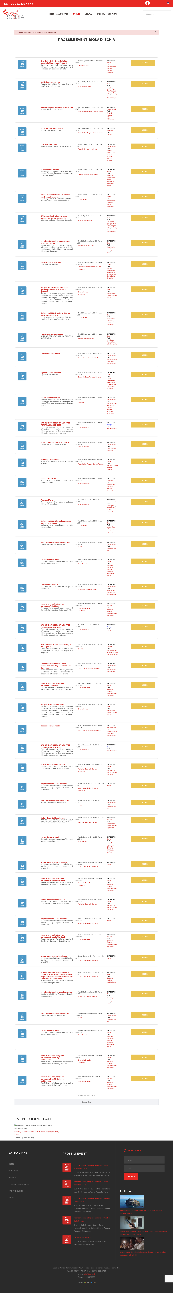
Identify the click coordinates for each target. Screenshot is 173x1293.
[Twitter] (153, 4)
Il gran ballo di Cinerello (51, 262)
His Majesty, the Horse (111, 183)
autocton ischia (112, 344)
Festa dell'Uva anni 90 (50, 585)
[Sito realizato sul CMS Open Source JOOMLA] (85, 1282)
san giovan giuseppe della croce (111, 90)
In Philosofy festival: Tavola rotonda (56, 992)
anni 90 (109, 592)
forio (108, 429)
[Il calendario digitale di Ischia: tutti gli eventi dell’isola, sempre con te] (132, 1201)
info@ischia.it (89, 1274)
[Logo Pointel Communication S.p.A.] (87, 1282)
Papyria (109, 295)
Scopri (145, 63)
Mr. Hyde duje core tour (50, 82)
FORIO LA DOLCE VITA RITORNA (55, 442)
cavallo (109, 177)
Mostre (109, 171)
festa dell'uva (111, 485)
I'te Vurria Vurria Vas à (50, 560)
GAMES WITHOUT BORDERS (110, 411)
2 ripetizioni (81, 771)
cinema (109, 69)
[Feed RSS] (155, 46)
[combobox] (157, 14)
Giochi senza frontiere (50, 398)
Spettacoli (110, 130)
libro (108, 340)
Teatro (109, 264)
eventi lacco (111, 770)
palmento (110, 486)
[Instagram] (158, 4)
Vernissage (110, 175)
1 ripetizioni (81, 269)
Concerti (109, 461)
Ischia (114, 1268)
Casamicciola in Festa (50, 353)
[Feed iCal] (157, 46)
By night (109, 425)
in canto (109, 134)
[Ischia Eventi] (13, 14)
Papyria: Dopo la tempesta (52, 704)
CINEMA (109, 63)
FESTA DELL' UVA (48, 479)
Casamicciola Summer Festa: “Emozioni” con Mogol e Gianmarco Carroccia (56, 666)
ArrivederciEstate (112, 652)
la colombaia (111, 201)
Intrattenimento (111, 109)
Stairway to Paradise (50, 460)
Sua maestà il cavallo (50, 170)
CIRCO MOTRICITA (49, 145)
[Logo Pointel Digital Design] (91, 1282)
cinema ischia (111, 67)
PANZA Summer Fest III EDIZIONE (55, 542)
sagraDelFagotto (112, 654)
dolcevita (110, 450)
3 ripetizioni (81, 294)
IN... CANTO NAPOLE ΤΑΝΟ (52, 128)
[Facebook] (147, 4)
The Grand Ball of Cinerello (111, 276)
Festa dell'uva (47, 500)
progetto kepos (111, 982)
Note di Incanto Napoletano (53, 764)
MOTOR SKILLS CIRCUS (109, 158)
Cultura (109, 197)
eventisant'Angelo (112, 465)
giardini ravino (111, 293)
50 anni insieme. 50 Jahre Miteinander (57, 107)
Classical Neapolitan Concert (110, 573)
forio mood (113, 429)
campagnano (111, 506)
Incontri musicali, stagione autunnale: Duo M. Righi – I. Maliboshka (52, 1058)
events (109, 772)
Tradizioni (110, 84)
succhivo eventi (112, 403)
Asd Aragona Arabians (111, 179)
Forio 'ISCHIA (111, 448)
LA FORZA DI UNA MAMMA (52, 334)
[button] (63, 14)
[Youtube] (163, 4)
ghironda (110, 569)
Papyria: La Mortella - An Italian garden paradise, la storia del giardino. (54, 290)
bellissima (110, 203)
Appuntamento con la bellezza (54, 784)
